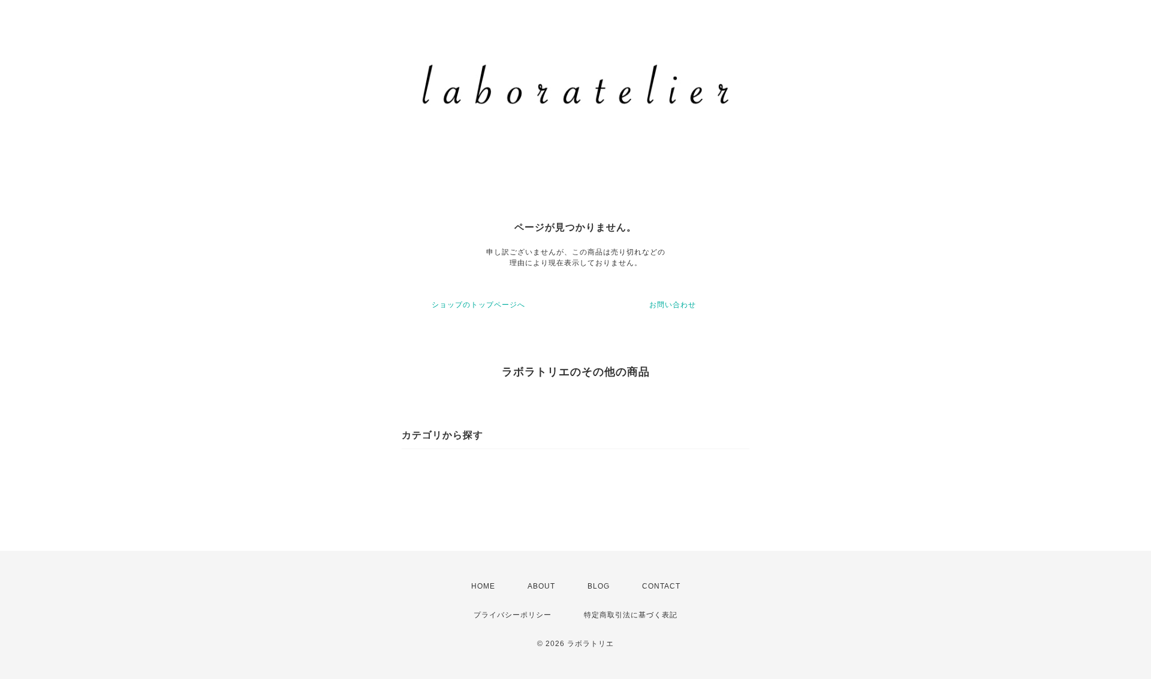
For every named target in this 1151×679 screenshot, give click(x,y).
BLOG (598, 586)
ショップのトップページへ (478, 305)
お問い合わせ (672, 305)
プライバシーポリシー (513, 615)
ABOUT (541, 586)
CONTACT (661, 586)
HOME (483, 586)
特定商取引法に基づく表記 (630, 615)
